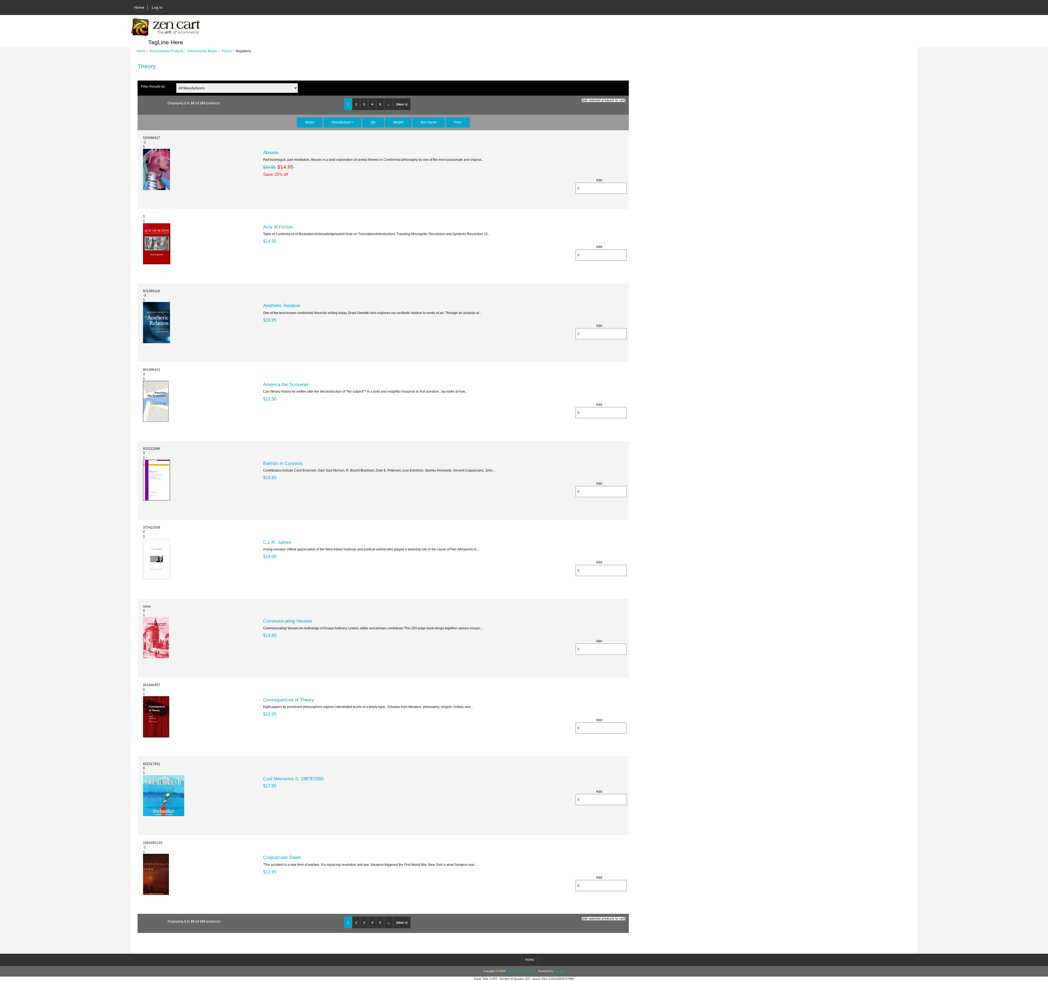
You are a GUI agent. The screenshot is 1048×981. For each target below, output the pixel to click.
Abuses (270, 152)
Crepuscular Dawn (282, 857)
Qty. (373, 122)
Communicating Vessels (287, 621)
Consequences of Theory (288, 700)
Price (458, 122)
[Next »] (401, 104)
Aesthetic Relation (281, 305)
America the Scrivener (286, 384)
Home (139, 7)
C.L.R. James (277, 542)
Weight (398, 122)
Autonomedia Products (166, 51)
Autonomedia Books (202, 51)
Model (309, 122)
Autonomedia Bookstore (521, 971)
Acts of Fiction (278, 227)
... (388, 104)
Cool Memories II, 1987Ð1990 (293, 778)
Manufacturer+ (342, 122)
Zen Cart (559, 971)
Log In (157, 7)
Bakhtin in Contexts (283, 463)
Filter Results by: (153, 86)
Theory (226, 51)
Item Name (429, 122)
